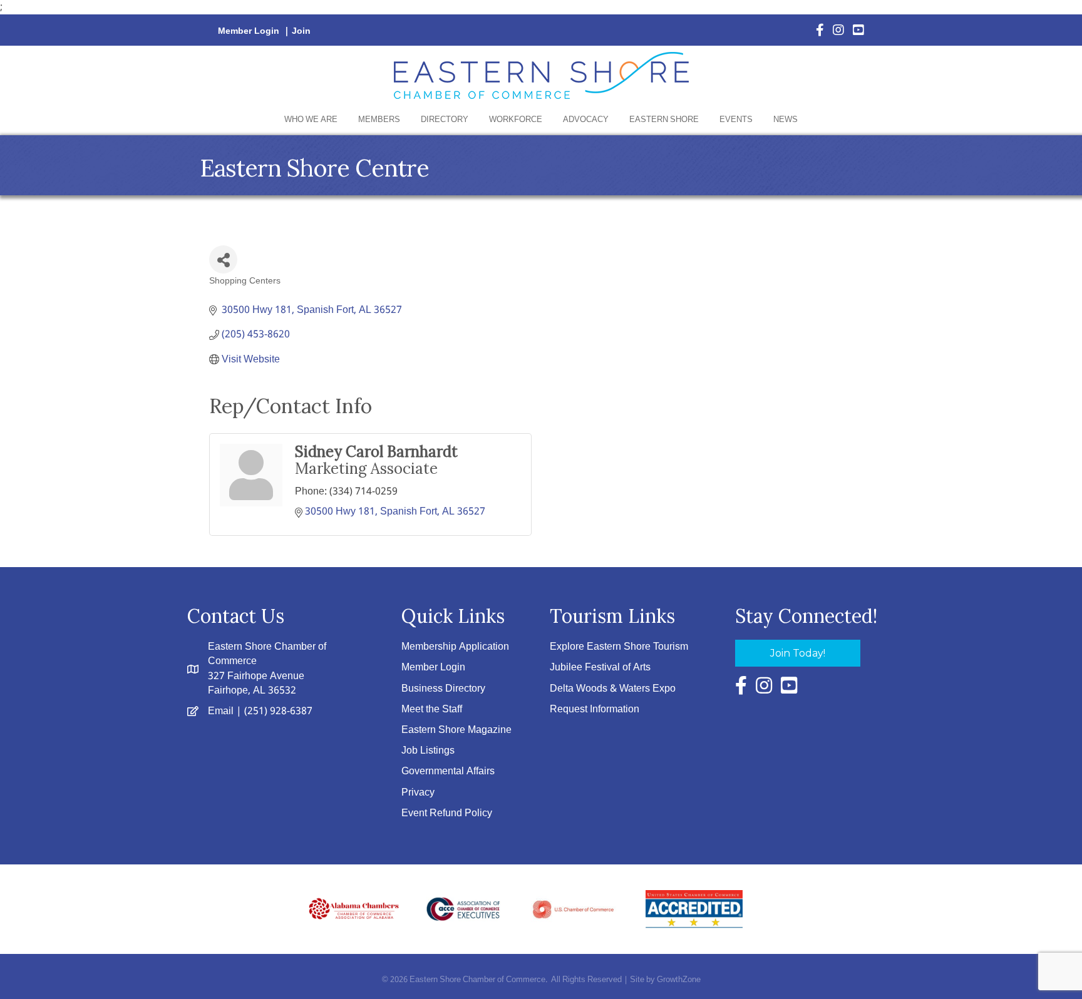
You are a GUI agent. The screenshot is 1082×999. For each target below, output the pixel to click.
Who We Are (310, 120)
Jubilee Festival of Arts (600, 667)
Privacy (418, 792)
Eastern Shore (664, 120)
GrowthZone (679, 980)
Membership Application (455, 646)
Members (379, 120)
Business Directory (443, 688)
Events (736, 120)
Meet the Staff (431, 709)
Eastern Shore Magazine (456, 730)
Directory (444, 120)
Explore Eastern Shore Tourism (619, 646)
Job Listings (428, 750)
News (785, 120)
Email (221, 711)
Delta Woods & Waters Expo (613, 688)
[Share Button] (223, 259)
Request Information (594, 709)
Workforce (515, 120)
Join (301, 31)
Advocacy (586, 120)
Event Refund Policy (446, 813)
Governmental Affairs (448, 771)
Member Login (248, 31)
